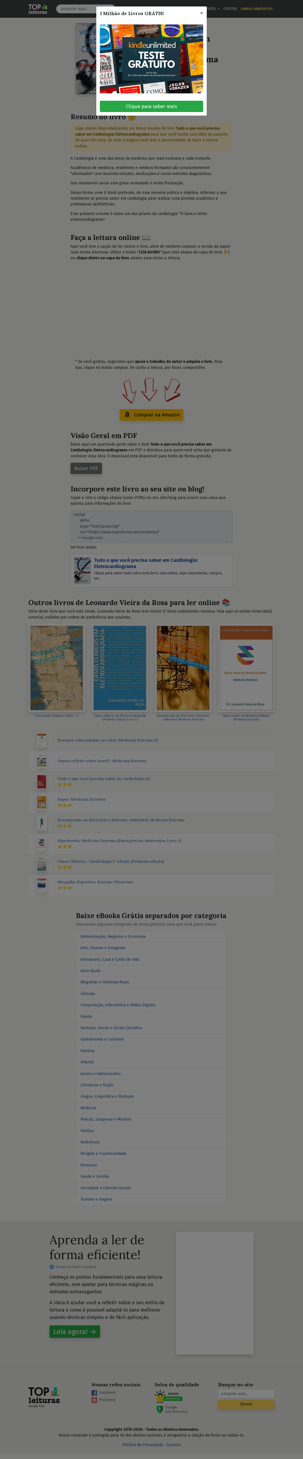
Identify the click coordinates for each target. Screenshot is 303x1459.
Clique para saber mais (151, 106)
